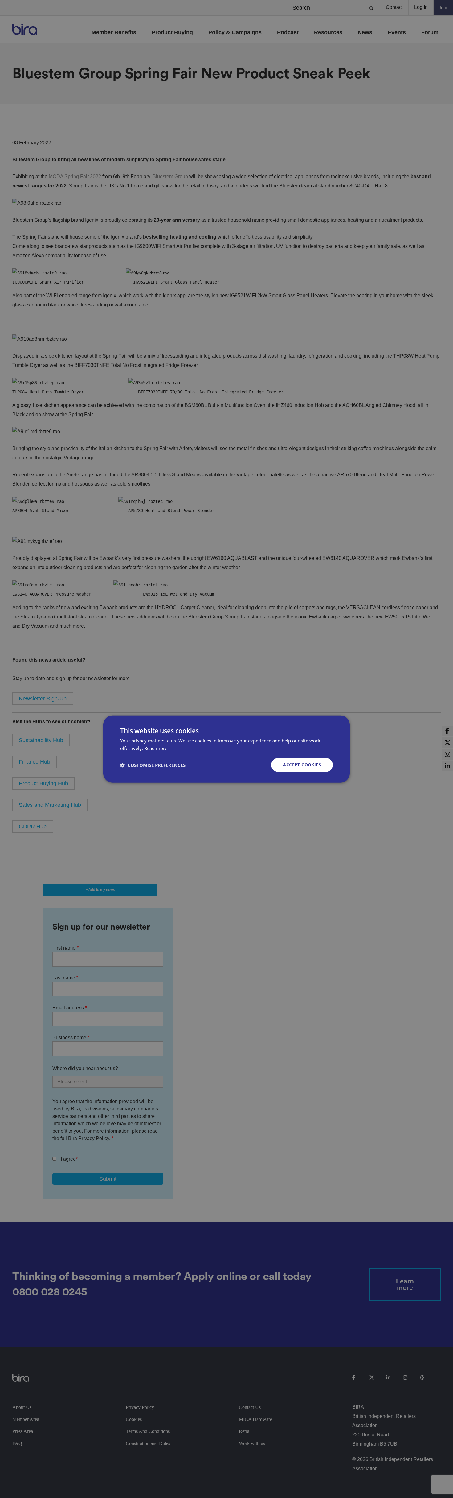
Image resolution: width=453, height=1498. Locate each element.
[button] (153, 764)
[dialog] (226, 749)
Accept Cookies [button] (302, 765)
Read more (155, 748)
